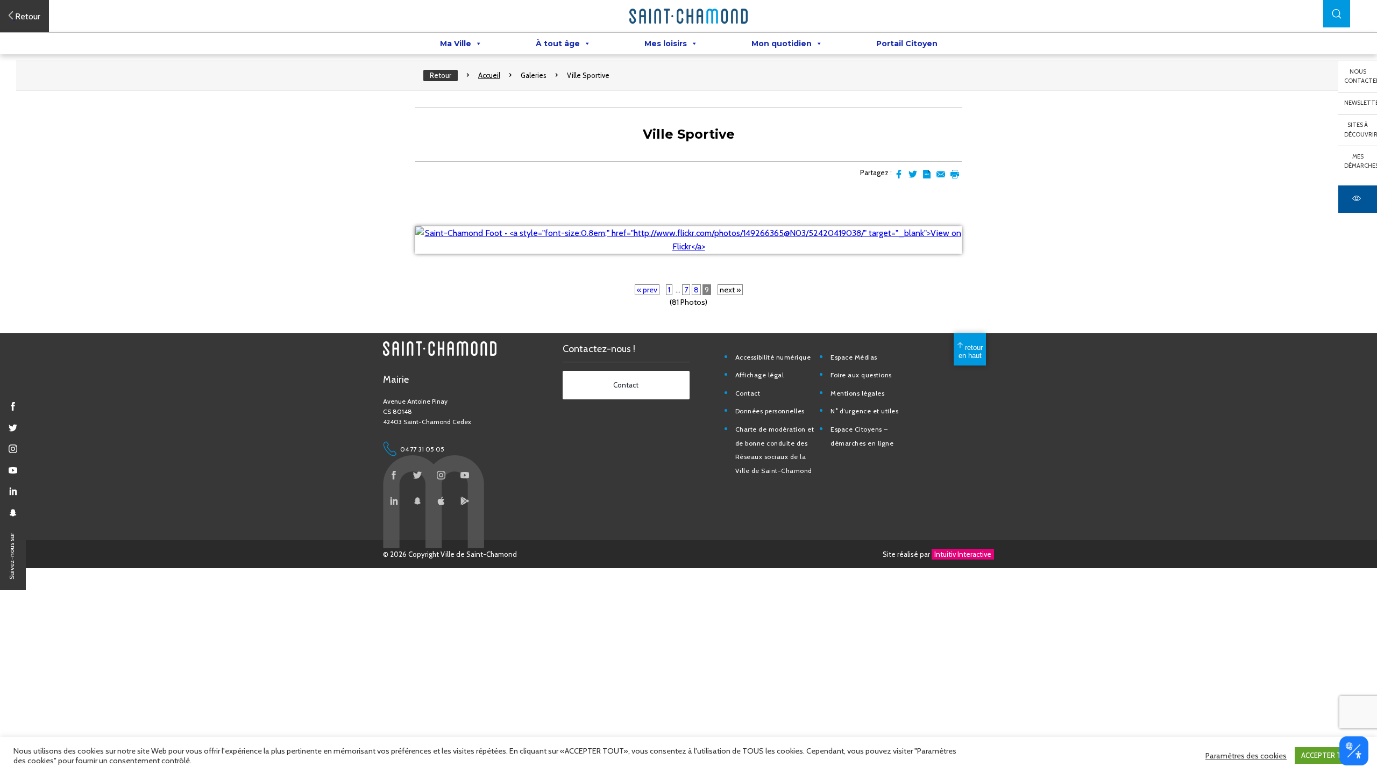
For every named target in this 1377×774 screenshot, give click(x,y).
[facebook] (13, 406)
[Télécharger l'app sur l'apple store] (441, 501)
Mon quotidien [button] (781, 43)
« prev (647, 290)
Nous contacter (1360, 76)
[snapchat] (13, 512)
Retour (440, 75)
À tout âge (558, 43)
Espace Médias (854, 357)
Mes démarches (1360, 161)
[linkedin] (13, 491)
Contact (748, 393)
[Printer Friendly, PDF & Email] (926, 174)
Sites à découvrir (1360, 129)
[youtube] (13, 470)
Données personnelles (770, 411)
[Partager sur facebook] (899, 174)
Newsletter (1360, 102)
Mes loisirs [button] (665, 43)
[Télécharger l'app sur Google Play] (464, 501)
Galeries (533, 75)
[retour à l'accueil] (688, 16)
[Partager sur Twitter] (912, 174)
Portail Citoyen (907, 43)
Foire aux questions (861, 375)
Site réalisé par (937, 554)
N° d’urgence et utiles (864, 411)
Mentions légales (857, 393)
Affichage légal (759, 375)
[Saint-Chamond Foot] (688, 246)
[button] (1336, 13)
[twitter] (13, 428)
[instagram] (13, 449)
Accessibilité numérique (773, 357)
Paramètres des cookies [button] (1246, 756)
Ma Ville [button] (455, 43)
